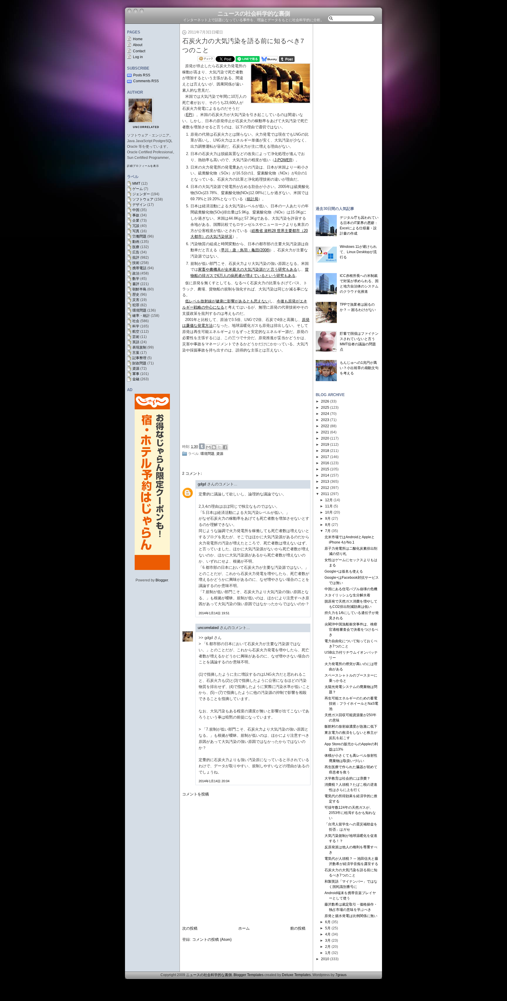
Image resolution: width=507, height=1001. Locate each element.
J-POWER (283, 160)
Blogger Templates (248, 975)
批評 (135, 257)
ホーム (244, 928)
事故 (135, 215)
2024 (325, 414)
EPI (189, 114)
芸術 (135, 337)
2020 (325, 438)
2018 (325, 451)
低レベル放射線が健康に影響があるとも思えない (227, 301)
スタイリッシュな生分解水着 (347, 595)
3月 (328, 940)
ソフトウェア (142, 199)
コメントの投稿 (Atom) (211, 939)
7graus (341, 975)
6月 (328, 922)
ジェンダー (141, 194)
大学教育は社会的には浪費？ (347, 778)
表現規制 (139, 347)
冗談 (135, 226)
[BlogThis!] (214, 447)
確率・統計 (141, 316)
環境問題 (139, 310)
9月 (328, 519)
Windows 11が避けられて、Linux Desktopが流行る (358, 252)
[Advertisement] (248, 397)
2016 (325, 463)
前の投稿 (297, 928)
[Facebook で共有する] (225, 447)
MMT (136, 183)
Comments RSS (146, 81)
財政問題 (139, 363)
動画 (135, 242)
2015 (325, 469)
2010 (325, 959)
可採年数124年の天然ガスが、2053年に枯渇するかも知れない (350, 812)
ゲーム (137, 189)
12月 (329, 500)
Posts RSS (141, 75)
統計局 (252, 199)
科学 (135, 326)
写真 (135, 231)
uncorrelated (146, 127)
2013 (325, 482)
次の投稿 (189, 928)
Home (138, 39)
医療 (135, 247)
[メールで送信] (208, 447)
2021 (325, 432)
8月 (328, 525)
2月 (328, 947)
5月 (328, 928)
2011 (325, 494)
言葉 (135, 353)
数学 (135, 279)
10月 (329, 512)
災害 (135, 300)
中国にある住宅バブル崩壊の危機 (351, 589)
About (137, 45)
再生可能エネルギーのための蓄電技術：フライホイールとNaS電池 (351, 703)
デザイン (139, 205)
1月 (328, 953)
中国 (135, 210)
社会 (135, 321)
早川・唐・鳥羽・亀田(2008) (245, 250)
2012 (325, 488)
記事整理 (139, 358)
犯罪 (135, 305)
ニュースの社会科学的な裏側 (253, 13)
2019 (325, 445)
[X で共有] (219, 447)
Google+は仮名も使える (344, 571)
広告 (135, 252)
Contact (139, 51)
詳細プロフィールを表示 (143, 165)
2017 (325, 457)
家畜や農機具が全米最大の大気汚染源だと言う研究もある (247, 269)
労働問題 (139, 236)
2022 (325, 426)
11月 (329, 506)
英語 (135, 342)
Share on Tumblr (202, 446)
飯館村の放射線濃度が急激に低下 (351, 726)
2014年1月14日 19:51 (214, 613)
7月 (328, 531)
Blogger (162, 580)
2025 (325, 408)
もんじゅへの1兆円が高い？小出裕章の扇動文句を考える (359, 368)
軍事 (135, 374)
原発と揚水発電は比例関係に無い (351, 916)
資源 (135, 368)
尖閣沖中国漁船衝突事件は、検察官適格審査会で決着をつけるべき (351, 629)
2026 (325, 401)
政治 (135, 273)
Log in (138, 57)
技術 (135, 263)
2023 (325, 420)
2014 (325, 475)
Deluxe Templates (296, 975)
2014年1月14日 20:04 (214, 781)
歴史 (135, 294)
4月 (328, 934)
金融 (135, 379)
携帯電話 (139, 268)
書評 (135, 284)
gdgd (202, 484)
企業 (135, 220)
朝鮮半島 (139, 289)
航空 (135, 331)
